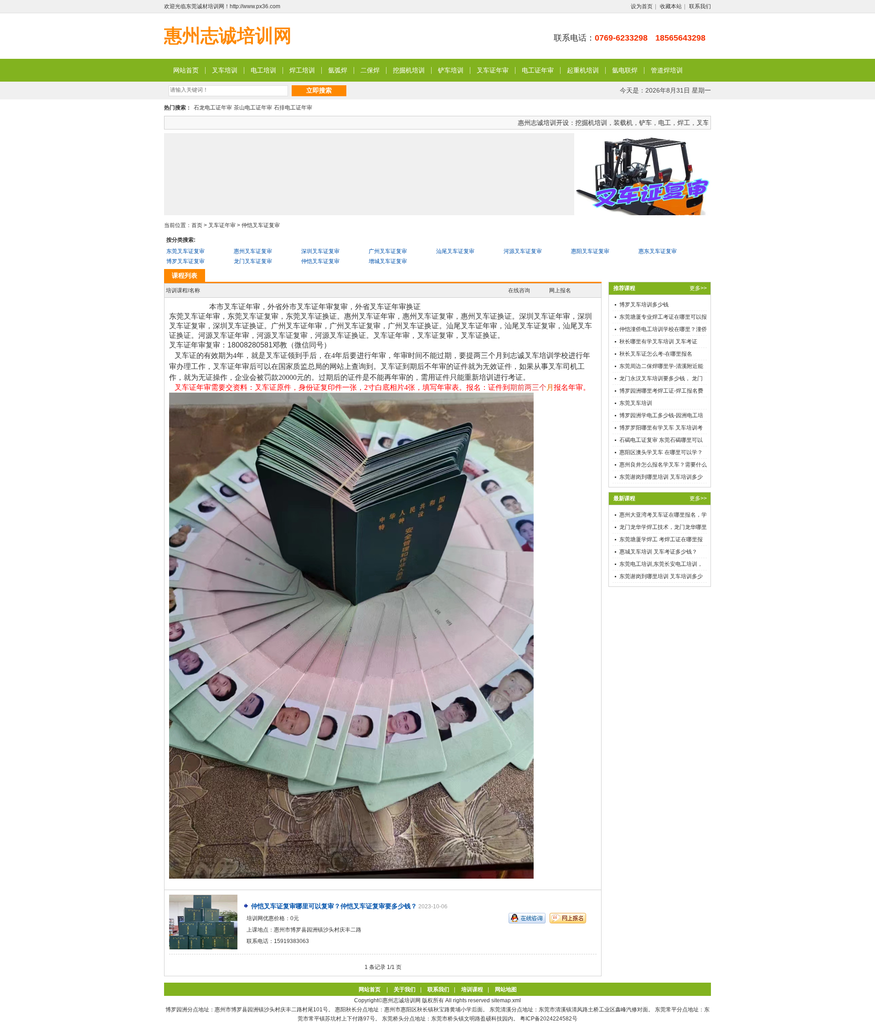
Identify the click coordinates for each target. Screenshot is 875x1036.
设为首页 (642, 6)
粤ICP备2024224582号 (548, 1018)
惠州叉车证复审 (253, 251)
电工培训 (263, 70)
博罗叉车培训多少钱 (644, 304)
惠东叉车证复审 (657, 251)
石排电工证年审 (293, 107)
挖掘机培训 (409, 70)
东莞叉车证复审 (185, 251)
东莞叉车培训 (635, 403)
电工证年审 (538, 70)
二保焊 (370, 70)
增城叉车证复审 (388, 261)
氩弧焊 (337, 70)
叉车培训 (224, 70)
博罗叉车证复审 (185, 261)
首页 (196, 225)
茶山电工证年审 (253, 107)
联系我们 (700, 6)
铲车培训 (450, 70)
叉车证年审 (493, 70)
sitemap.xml (506, 1000)
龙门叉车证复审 (253, 261)
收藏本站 (671, 6)
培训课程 (472, 989)
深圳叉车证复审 (320, 251)
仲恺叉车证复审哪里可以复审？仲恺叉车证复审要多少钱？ (334, 906)
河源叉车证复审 (523, 251)
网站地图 (506, 989)
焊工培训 (302, 70)
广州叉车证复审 (388, 251)
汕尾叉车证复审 (455, 251)
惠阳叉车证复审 (590, 251)
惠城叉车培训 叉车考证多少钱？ (658, 552)
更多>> (698, 288)
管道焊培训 (667, 70)
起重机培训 (583, 70)
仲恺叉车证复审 (261, 225)
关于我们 (405, 989)
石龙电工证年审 (213, 107)
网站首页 (186, 70)
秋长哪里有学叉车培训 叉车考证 (658, 341)
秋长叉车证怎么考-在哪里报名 (655, 354)
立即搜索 (319, 90)
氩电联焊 (625, 70)
